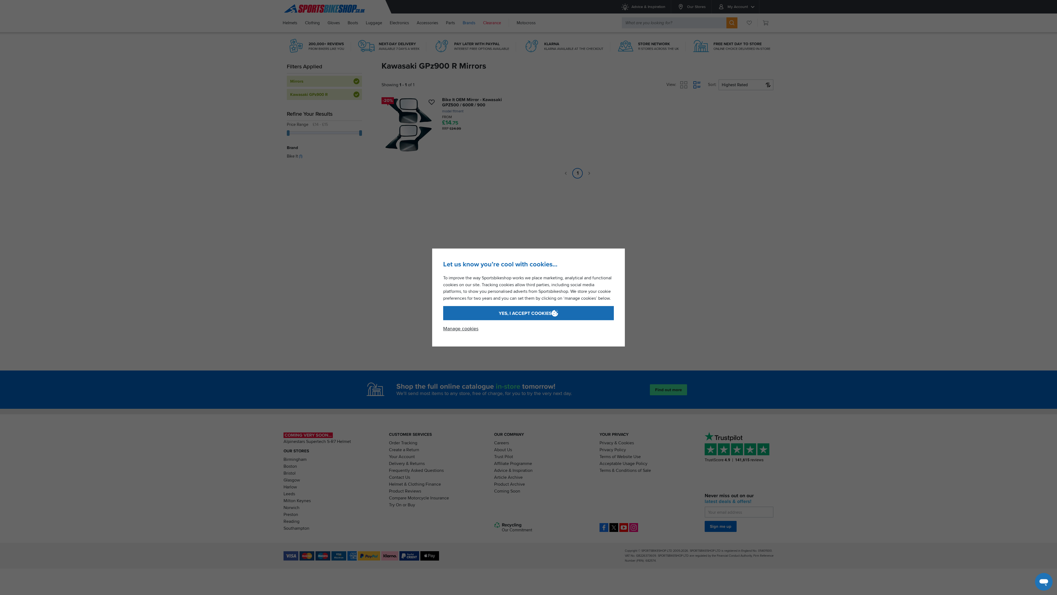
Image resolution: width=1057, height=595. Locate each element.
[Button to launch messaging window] (1044, 582)
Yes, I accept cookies (525, 313)
